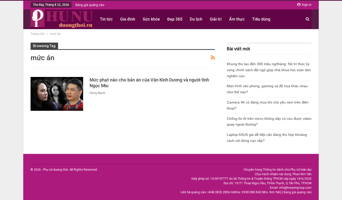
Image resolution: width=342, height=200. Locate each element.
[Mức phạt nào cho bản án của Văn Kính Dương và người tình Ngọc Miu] (57, 94)
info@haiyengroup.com (295, 187)
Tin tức (106, 19)
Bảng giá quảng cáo (89, 5)
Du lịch (196, 19)
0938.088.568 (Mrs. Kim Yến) (261, 192)
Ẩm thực (237, 19)
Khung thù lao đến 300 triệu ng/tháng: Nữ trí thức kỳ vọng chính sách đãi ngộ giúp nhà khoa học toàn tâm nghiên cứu (269, 70)
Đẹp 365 (174, 19)
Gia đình (127, 19)
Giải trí (216, 19)
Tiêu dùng (261, 19)
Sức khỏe (151, 19)
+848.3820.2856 (218, 192)
